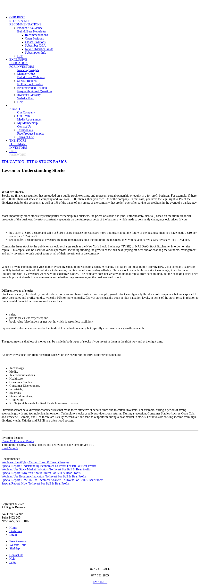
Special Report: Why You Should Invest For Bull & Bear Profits (41, 473)
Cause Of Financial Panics (18, 441)
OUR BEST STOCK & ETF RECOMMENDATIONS (25, 21)
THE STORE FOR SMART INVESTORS (18, 144)
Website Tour (25, 98)
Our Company (26, 112)
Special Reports (27, 80)
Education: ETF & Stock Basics (34, 162)
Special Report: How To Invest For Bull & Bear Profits (36, 483)
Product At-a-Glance (30, 28)
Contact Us (24, 126)
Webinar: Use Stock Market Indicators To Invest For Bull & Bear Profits (46, 469)
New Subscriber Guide (39, 49)
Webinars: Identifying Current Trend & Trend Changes (35, 462)
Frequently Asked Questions (34, 91)
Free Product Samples (30, 133)
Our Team (23, 116)
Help (20, 56)
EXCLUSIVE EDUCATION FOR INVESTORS (21, 63)
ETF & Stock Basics (30, 84)
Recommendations (36, 35)
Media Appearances (29, 119)
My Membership (27, 123)
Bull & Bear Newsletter (31, 31)
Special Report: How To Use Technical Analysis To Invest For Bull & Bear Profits (52, 480)
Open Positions (34, 38)
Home (13, 527)
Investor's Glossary (29, 94)
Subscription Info (35, 52)
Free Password (18, 541)
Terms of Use (25, 137)
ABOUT (15, 109)
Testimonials (25, 130)
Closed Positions (35, 42)
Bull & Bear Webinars (31, 77)
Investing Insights (28, 70)
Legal (12, 562)
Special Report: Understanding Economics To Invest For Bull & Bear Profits (49, 465)
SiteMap (14, 548)
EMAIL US (100, 582)
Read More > (10, 448)
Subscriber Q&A (35, 45)
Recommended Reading (32, 87)
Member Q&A (26, 73)
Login (13, 534)
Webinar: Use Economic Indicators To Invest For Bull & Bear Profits (44, 476)
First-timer (15, 531)
